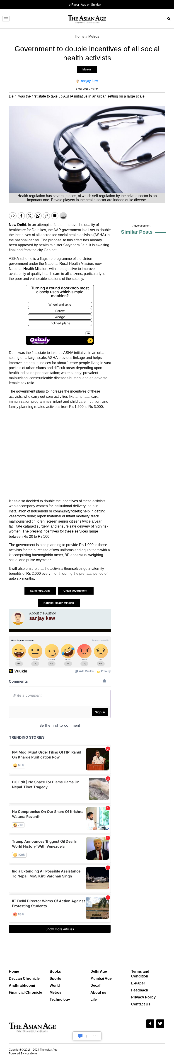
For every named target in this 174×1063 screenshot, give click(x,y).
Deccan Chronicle (24, 978)
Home (14, 971)
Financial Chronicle (25, 992)
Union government (75, 590)
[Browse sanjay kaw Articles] (18, 618)
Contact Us (140, 1004)
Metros (87, 69)
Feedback (139, 990)
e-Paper (74, 4)
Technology (60, 999)
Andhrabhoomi (22, 985)
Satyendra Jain (40, 590)
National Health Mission (59, 603)
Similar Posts (136, 232)
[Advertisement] (60, 454)
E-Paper (138, 983)
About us (98, 992)
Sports (55, 978)
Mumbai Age (101, 978)
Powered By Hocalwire (23, 1053)
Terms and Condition (140, 974)
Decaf (95, 985)
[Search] (169, 19)
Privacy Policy (143, 997)
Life (93, 999)
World (55, 985)
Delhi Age (98, 971)
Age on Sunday (91, 4)
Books (55, 971)
